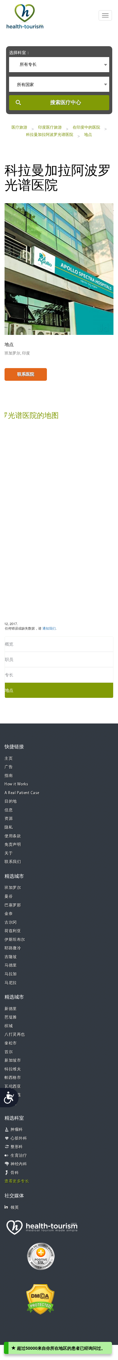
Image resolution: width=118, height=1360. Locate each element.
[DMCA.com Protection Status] (40, 1299)
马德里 (11, 965)
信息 (9, 810)
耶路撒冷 (13, 948)
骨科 (15, 1173)
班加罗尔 (13, 888)
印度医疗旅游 (50, 127)
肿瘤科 (17, 1130)
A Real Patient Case (22, 793)
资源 (9, 819)
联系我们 (13, 862)
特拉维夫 (13, 1069)
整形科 (17, 1147)
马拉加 (11, 974)
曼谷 (9, 897)
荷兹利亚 (13, 931)
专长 (9, 674)
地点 (88, 134)
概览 (9, 644)
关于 (9, 853)
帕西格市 (13, 1078)
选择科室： (19, 52)
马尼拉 (11, 983)
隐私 (9, 827)
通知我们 (49, 628)
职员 (9, 659)
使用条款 (13, 836)
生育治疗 (19, 1156)
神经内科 (19, 1164)
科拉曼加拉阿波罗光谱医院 (49, 134)
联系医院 (25, 374)
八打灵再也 (15, 1035)
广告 (9, 767)
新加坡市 (13, 1061)
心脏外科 (19, 1138)
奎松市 (11, 1043)
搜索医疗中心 (65, 102)
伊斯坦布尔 (15, 940)
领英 (15, 1208)
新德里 (11, 1009)
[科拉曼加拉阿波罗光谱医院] (59, 268)
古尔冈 (11, 923)
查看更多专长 (17, 1181)
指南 (9, 776)
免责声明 (13, 845)
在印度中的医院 (86, 127)
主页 (9, 759)
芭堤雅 (11, 1017)
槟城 (9, 1026)
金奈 (9, 914)
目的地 (11, 801)
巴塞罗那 (13, 905)
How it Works (16, 784)
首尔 (9, 1052)
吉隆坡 (11, 957)
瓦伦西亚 (13, 1087)
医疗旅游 (19, 127)
